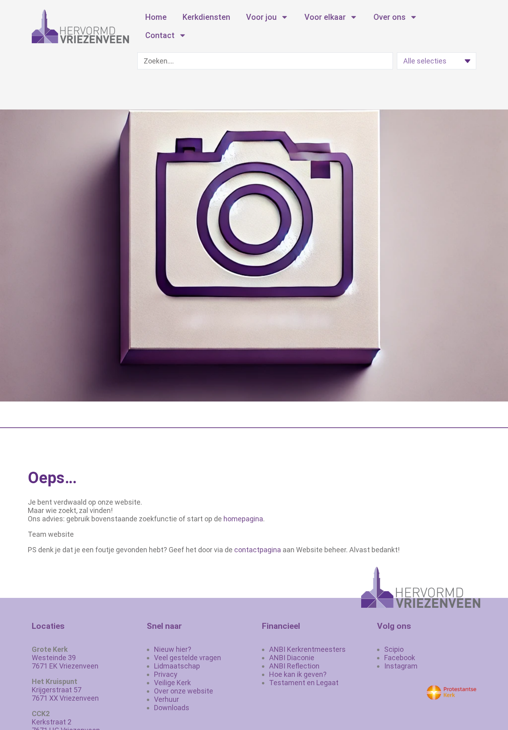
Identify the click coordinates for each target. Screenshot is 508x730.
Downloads (171, 707)
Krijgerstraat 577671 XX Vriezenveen (65, 694)
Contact (160, 35)
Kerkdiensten (206, 17)
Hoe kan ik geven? (298, 674)
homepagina (243, 519)
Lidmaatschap (177, 666)
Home (156, 17)
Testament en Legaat (304, 682)
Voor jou (261, 17)
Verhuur (166, 699)
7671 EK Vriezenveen (65, 666)
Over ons (389, 17)
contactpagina (257, 550)
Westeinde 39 (54, 657)
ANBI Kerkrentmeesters (307, 649)
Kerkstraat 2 (51, 722)
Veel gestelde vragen (187, 657)
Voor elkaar (325, 17)
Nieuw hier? (172, 649)
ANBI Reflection (294, 666)
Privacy (165, 674)
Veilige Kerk (172, 682)
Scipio (394, 649)
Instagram (401, 666)
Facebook (399, 657)
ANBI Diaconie (291, 657)
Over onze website (183, 691)
